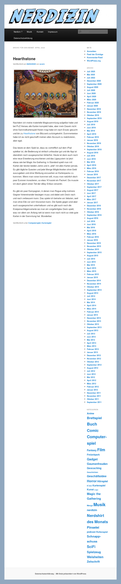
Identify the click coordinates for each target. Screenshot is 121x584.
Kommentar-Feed (95, 57)
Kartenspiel (46, 223)
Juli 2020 (91, 90)
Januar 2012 (92, 389)
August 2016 (92, 218)
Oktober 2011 (93, 399)
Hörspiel (102, 481)
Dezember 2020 (94, 80)
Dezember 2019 (94, 109)
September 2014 (94, 289)
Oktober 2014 (93, 286)
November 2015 (94, 246)
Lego (96, 490)
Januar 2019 (92, 140)
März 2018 (91, 168)
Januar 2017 (92, 202)
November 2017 (94, 180)
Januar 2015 (92, 277)
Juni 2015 (91, 261)
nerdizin (92, 510)
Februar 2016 (93, 236)
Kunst (90, 489)
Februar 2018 (93, 171)
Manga (90, 505)
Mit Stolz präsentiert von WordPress (71, 573)
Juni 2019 (91, 127)
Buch (92, 424)
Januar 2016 (92, 240)
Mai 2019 (91, 130)
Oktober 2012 (93, 361)
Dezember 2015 (94, 243)
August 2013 (92, 330)
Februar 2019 (93, 137)
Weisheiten (95, 557)
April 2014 (91, 305)
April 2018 (91, 165)
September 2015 (94, 252)
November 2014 (94, 283)
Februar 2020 (93, 102)
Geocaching (94, 468)
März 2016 (91, 233)
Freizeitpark (93, 454)
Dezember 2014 (94, 280)
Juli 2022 (91, 77)
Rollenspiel (102, 531)
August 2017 (92, 190)
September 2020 (94, 84)
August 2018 (92, 152)
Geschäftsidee (97, 476)
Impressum (53, 31)
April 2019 (91, 133)
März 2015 (91, 271)
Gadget (92, 459)
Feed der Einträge (95, 54)
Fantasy (92, 450)
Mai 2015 (91, 264)
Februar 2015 (93, 274)
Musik (29, 31)
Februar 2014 (93, 311)
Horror (92, 481)
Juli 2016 (91, 221)
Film (101, 449)
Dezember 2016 (94, 205)
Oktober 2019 (93, 115)
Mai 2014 (91, 302)
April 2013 (91, 342)
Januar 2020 (92, 105)
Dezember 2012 (94, 355)
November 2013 (94, 321)
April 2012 (91, 380)
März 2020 (91, 99)
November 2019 (94, 112)
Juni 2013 (91, 336)
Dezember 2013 (94, 318)
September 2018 (94, 149)
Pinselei (93, 527)
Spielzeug (94, 552)
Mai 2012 (91, 377)
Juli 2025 (91, 71)
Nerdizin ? (18, 31)
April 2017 (91, 196)
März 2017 (91, 199)
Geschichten (92, 472)
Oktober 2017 (93, 183)
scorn (42, 64)
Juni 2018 (91, 158)
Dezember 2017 (94, 177)
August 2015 (92, 255)
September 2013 (94, 327)
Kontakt (40, 31)
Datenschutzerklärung (23, 38)
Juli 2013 (91, 333)
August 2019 (92, 121)
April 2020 (91, 96)
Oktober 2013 (93, 324)
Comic (93, 430)
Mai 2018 (91, 162)
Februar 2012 (93, 386)
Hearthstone (24, 58)
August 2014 (92, 293)
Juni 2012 (91, 374)
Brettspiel (94, 417)
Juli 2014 (91, 296)
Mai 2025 (91, 74)
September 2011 (94, 402)
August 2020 (92, 87)
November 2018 (94, 143)
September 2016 (94, 215)
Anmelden (91, 51)
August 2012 (92, 367)
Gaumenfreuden (97, 464)
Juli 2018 (91, 155)
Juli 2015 (91, 258)
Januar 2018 (92, 174)
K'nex (89, 485)
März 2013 (91, 346)
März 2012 (91, 383)
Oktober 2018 (93, 146)
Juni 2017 (91, 193)
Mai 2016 (91, 227)
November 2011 (94, 396)
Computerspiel (34, 223)
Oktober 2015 (93, 249)
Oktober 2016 (93, 211)
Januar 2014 (92, 314)
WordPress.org (94, 60)
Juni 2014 (91, 299)
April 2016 (91, 230)
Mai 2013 (91, 339)
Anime (90, 413)
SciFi (91, 546)
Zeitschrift (93, 561)
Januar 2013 (92, 352)
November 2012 (94, 358)
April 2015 (91, 268)
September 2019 (94, 118)
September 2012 (94, 364)
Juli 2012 (91, 371)
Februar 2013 (93, 349)
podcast (91, 531)
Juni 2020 (91, 93)
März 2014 (91, 308)
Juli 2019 (91, 124)
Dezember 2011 (94, 392)
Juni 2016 (91, 224)
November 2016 (94, 208)
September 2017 (94, 187)
